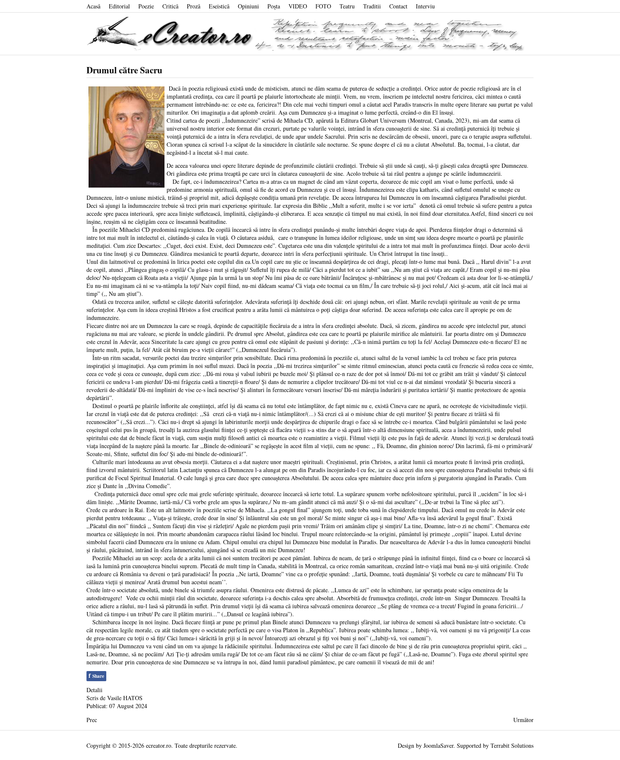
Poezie (146, 6)
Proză (193, 6)
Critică (170, 6)
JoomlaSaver (438, 745)
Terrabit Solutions (512, 745)
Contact (398, 6)
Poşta (273, 6)
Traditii (372, 6)
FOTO (323, 6)
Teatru (347, 6)
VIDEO (297, 6)
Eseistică (219, 6)
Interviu (425, 6)
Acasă (93, 6)
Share (96, 675)
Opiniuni (248, 6)
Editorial (119, 6)
